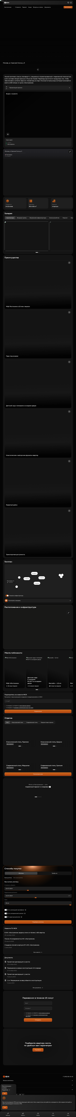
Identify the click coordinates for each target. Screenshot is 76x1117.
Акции (53, 1115)
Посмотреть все (38, 774)
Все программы (18, 877)
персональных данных (24, 705)
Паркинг (24, 7)
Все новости (37, 952)
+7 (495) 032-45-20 (68, 1076)
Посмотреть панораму (14, 600)
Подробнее (5, 1090)
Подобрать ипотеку (38, 922)
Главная (38, 1115)
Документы (48, 7)
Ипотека (21, 873)
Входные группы (21, 218)
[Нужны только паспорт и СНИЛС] (21, 917)
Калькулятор (8, 877)
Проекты (23, 1115)
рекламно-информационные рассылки (23, 707)
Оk (4, 1093)
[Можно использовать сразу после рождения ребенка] (25, 913)
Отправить (38, 1020)
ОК (5, 1107)
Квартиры (8, 1115)
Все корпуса (11, 143)
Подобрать (38, 1050)
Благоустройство (54, 218)
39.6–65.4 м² (33, 206)
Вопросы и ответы (38, 7)
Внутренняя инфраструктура (38, 218)
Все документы (37, 987)
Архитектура (10, 218)
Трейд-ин (54, 873)
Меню (68, 1115)
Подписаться (38, 711)
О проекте (18, 7)
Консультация (68, 7)
